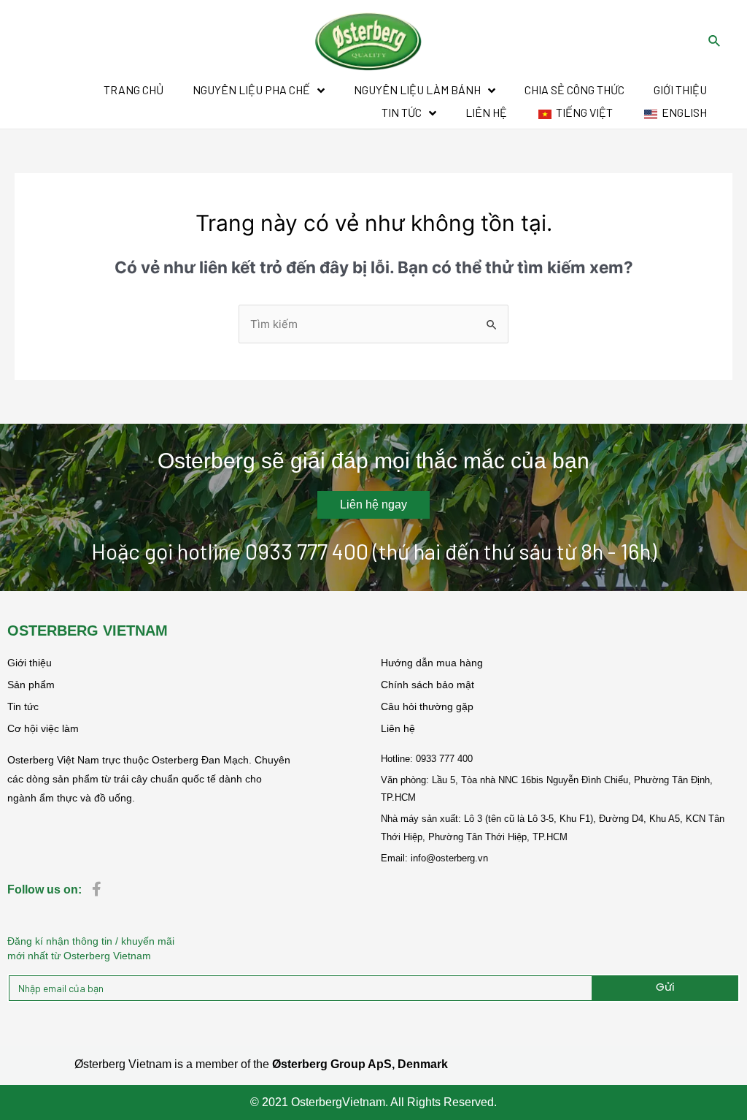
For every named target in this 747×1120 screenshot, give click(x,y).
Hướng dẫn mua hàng (432, 662)
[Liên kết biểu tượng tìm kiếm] (714, 41)
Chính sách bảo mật (427, 684)
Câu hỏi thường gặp (427, 706)
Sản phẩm (31, 684)
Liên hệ (398, 728)
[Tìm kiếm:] (373, 324)
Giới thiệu (29, 662)
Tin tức (23, 706)
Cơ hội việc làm (43, 728)
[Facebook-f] (96, 889)
